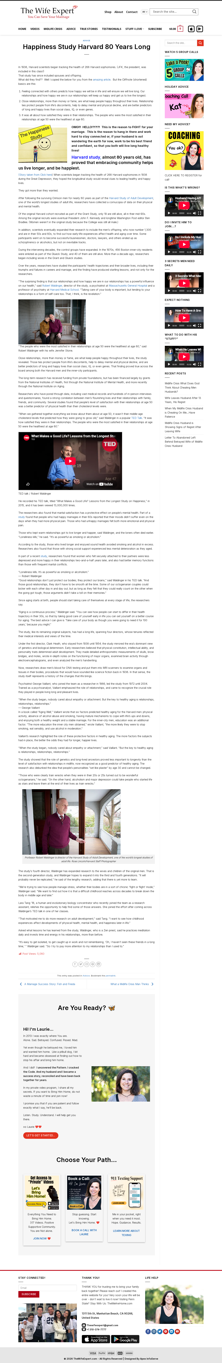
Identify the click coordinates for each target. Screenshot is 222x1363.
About (118, 12)
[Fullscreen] (199, 213)
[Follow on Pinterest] (165, 1331)
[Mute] (194, 213)
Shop (107, 12)
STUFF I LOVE (133, 29)
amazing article (102, 79)
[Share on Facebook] (75, 964)
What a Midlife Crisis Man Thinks (130, 984)
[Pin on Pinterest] (92, 964)
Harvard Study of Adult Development (131, 198)
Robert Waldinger (52, 285)
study (21, 517)
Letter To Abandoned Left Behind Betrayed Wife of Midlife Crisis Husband (183, 441)
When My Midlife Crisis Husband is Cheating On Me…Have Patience (184, 412)
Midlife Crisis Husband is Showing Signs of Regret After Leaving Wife (183, 427)
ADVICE (71, 29)
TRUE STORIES (89, 29)
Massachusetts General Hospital (128, 285)
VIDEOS (34, 29)
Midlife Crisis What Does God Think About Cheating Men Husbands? (182, 387)
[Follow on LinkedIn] (171, 1331)
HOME (22, 29)
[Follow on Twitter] (160, 1331)
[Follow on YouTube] (177, 1331)
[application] (184, 205)
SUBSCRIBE (155, 29)
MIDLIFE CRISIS (53, 29)
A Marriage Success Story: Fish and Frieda (49, 984)
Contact (132, 12)
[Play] (169, 213)
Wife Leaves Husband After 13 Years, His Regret (183, 400)
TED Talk (136, 418)
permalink (111, 975)
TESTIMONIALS (111, 29)
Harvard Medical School (64, 289)
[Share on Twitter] (81, 964)
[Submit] (196, 12)
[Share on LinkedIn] (98, 964)
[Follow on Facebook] (148, 1331)
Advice (86, 40)
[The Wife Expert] (59, 12)
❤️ (42, 1238)
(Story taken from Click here (35, 174)
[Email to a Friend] (86, 964)
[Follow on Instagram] (154, 1331)
